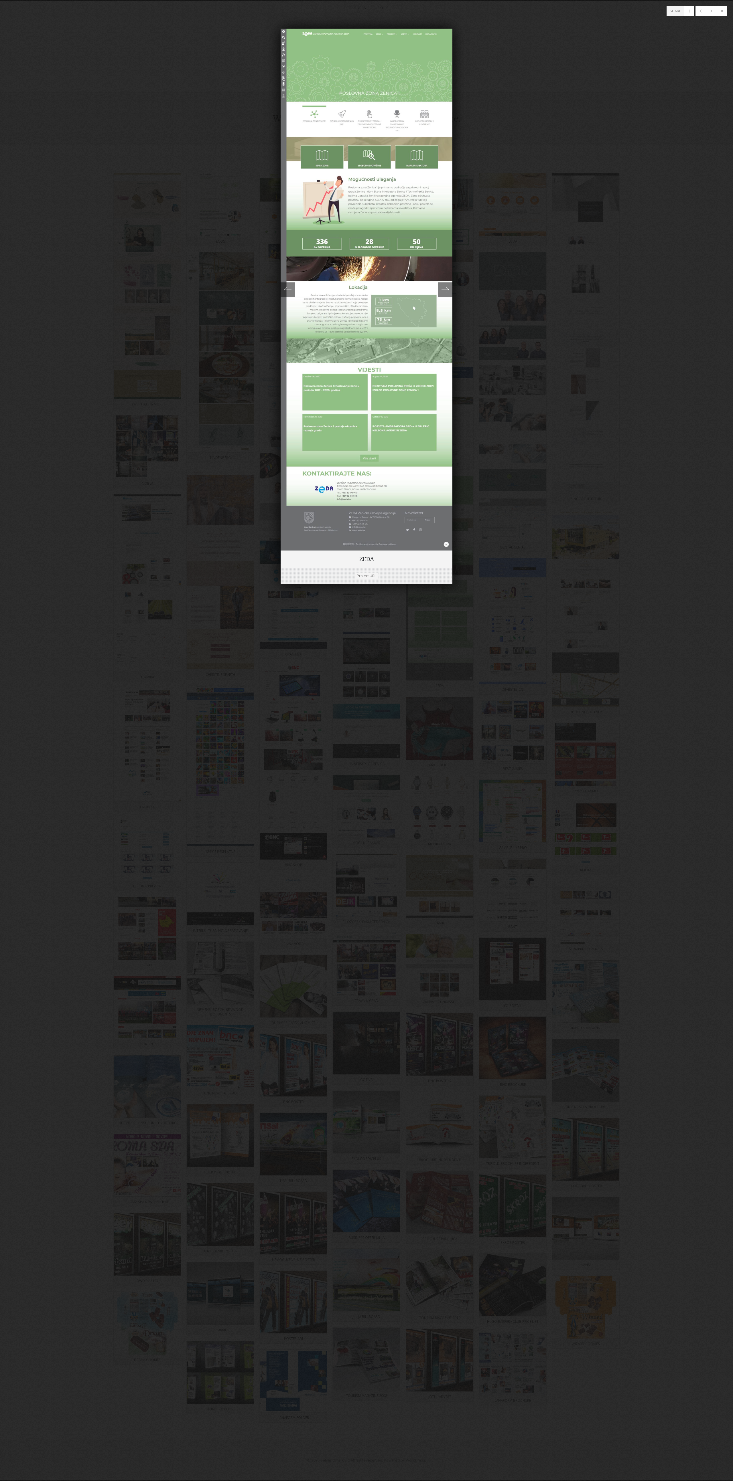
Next (445, 289)
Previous (288, 289)
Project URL (366, 575)
